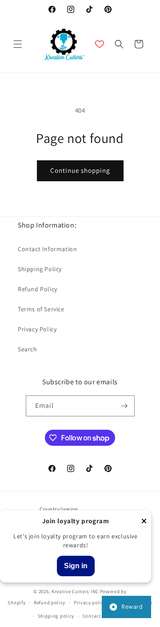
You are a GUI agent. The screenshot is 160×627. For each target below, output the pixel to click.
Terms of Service (41, 309)
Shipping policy (56, 616)
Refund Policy (37, 289)
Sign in (76, 566)
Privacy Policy (37, 329)
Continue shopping (80, 170)
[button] (18, 44)
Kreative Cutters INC (75, 591)
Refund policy (49, 602)
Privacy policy (90, 602)
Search (27, 349)
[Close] (144, 522)
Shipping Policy (40, 269)
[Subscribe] (124, 405)
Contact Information (47, 249)
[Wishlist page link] (99, 44)
